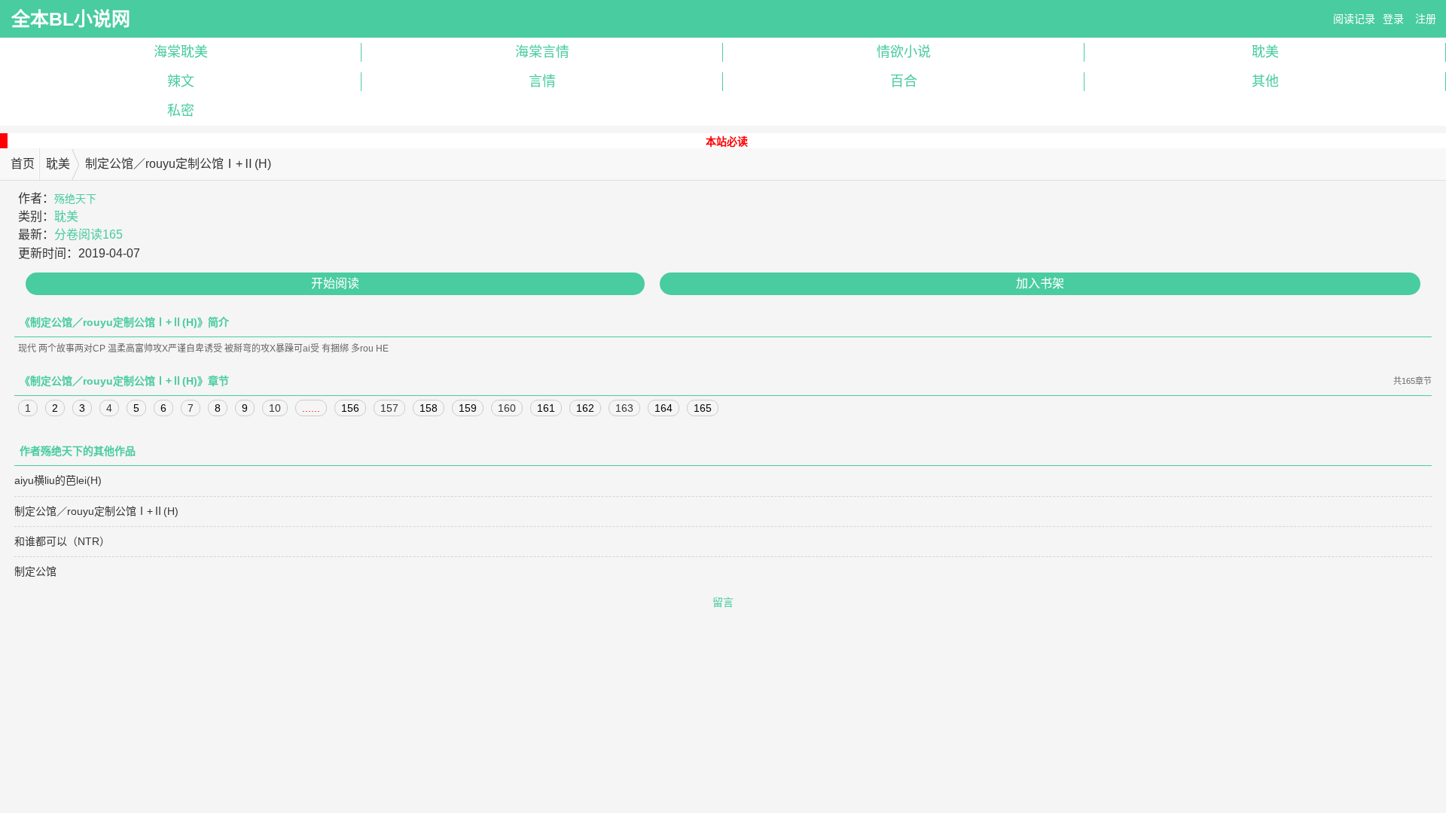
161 (546, 408)
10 (275, 408)
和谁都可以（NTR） (62, 541)
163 (624, 408)
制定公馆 (35, 571)
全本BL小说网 (70, 18)
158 (428, 408)
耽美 (1265, 51)
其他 (1265, 81)
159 (468, 408)
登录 (1393, 19)
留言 (723, 602)
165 (703, 408)
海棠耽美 (181, 51)
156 (350, 408)
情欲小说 (904, 51)
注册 (1425, 19)
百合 (903, 81)
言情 (542, 81)
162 (585, 408)
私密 (180, 110)
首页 (23, 163)
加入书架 (1040, 283)
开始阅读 (335, 283)
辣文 (180, 81)
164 (663, 408)
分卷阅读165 (88, 234)
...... (311, 408)
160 (507, 408)
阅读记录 (1354, 19)
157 (389, 408)
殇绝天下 (75, 199)
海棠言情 (542, 51)
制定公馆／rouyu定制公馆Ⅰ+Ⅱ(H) (96, 511)
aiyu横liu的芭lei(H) (58, 480)
